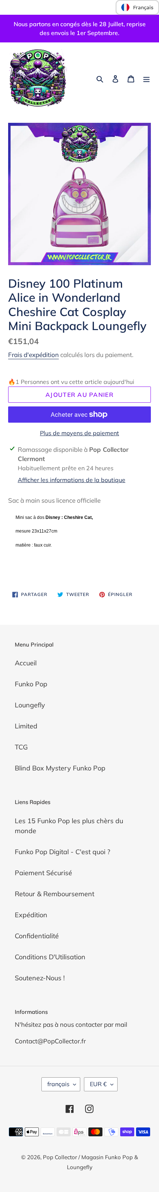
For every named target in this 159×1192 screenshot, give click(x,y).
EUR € (98, 1084)
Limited (26, 726)
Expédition (31, 915)
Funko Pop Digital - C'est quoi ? (62, 852)
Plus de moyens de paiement (79, 433)
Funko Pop (31, 684)
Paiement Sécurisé (43, 873)
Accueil (26, 663)
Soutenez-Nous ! (40, 978)
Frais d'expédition (33, 354)
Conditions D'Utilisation (50, 957)
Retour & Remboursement (54, 894)
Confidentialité (37, 936)
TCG (21, 747)
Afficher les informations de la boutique (71, 480)
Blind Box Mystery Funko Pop (60, 768)
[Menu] (146, 78)
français (58, 1084)
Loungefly (30, 705)
